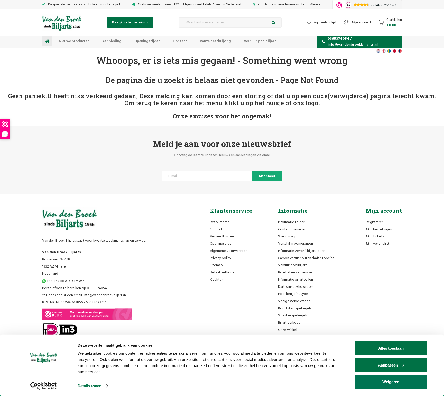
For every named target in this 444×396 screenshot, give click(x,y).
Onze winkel (287, 330)
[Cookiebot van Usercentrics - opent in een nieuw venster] (43, 386)
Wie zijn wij (286, 237)
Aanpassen (388, 365)
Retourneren (219, 222)
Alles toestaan (391, 348)
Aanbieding (112, 41)
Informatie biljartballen (295, 280)
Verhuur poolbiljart (260, 41)
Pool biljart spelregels (294, 308)
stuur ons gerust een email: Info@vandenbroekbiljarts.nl (84, 295)
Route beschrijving (215, 41)
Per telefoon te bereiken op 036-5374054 (74, 288)
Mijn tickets (375, 237)
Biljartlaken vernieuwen (296, 272)
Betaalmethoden (223, 272)
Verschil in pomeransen (295, 244)
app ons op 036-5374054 (65, 281)
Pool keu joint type (293, 294)
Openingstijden (147, 41)
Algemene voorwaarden (228, 251)
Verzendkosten (222, 237)
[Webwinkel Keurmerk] (87, 314)
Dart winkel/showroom (296, 287)
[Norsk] (400, 51)
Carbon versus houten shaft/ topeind (306, 258)
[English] (384, 51)
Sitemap (216, 265)
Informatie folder (291, 222)
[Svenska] (389, 51)
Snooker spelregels (292, 316)
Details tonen (89, 386)
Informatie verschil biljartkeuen (301, 251)
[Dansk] (394, 51)
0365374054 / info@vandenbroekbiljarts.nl (353, 42)
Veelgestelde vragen (294, 301)
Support (216, 229)
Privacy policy (220, 258)
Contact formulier (292, 229)
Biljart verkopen (290, 323)
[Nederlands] (378, 51)
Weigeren (390, 382)
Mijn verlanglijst (378, 244)
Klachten (217, 280)
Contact (180, 41)
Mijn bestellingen (379, 229)
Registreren (375, 222)
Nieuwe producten (74, 41)
